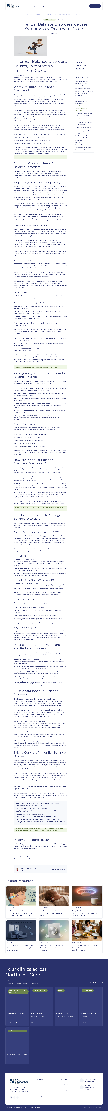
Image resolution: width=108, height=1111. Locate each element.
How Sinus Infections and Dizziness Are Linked (29, 797)
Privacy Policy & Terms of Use (67, 1090)
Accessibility (63, 1093)
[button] (22, 6)
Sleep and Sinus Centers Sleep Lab (45, 1084)
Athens (38, 1090)
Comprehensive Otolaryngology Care (53, 793)
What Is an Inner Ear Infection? (30, 795)
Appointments (95, 6)
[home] (13, 6)
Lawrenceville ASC (41, 1087)
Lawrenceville (40, 1093)
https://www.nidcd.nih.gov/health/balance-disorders (31, 805)
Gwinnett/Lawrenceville (42, 1096)
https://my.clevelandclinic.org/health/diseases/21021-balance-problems (36, 816)
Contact (63, 6)
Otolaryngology (42, 6)
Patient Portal (63, 1087)
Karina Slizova (99, 1107)
